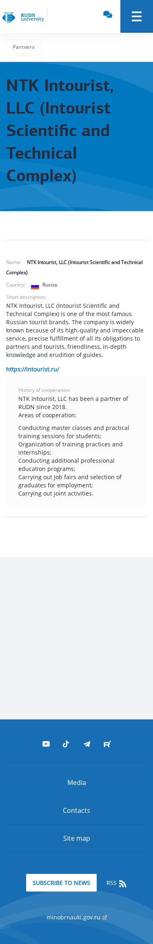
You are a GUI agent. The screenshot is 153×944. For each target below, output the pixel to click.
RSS (112, 883)
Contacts (76, 810)
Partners (24, 46)
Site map (76, 838)
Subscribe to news (61, 883)
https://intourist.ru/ (32, 369)
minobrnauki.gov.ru (74, 917)
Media (76, 782)
